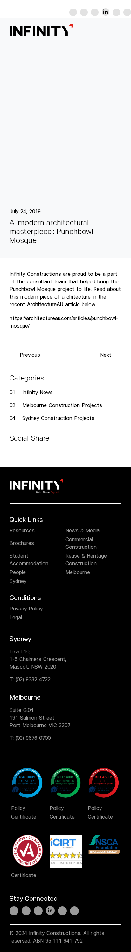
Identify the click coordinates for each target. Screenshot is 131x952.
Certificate (23, 817)
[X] (22, 456)
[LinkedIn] (32, 456)
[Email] (42, 456)
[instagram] (95, 12)
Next (105, 355)
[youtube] (127, 12)
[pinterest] (116, 12)
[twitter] (84, 12)
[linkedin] (105, 12)
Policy (18, 808)
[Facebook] (11, 456)
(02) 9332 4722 (33, 680)
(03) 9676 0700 (33, 738)
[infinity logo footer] (36, 482)
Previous (30, 355)
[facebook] (73, 12)
